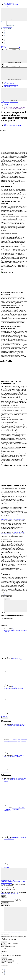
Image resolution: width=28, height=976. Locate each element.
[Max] (4, 32)
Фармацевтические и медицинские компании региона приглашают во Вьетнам (15, 630)
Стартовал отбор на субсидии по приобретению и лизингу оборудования (15, 740)
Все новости (4, 716)
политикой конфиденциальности (9, 893)
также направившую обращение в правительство (12, 533)
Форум (2, 881)
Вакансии (8, 880)
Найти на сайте (4, 49)
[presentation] (2, 64)
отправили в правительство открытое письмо (12, 519)
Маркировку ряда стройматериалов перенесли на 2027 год (14, 659)
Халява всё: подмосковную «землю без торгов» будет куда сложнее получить (15, 780)
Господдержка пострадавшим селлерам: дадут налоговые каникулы (15, 687)
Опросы (13, 880)
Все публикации (5, 594)
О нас (5, 82)
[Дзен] (4, 35)
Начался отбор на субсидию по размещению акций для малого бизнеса (15, 725)
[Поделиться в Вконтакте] (15, 606)
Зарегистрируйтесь (15, 932)
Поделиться (7, 599)
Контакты (3, 880)
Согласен (3, 896)
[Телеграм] (4, 31)
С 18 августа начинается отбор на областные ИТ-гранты (14, 756)
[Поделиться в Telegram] (4, 612)
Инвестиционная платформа (11, 85)
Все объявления (5, 772)
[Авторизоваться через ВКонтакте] (15, 925)
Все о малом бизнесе (9, 83)
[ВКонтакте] (4, 34)
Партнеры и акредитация (10, 86)
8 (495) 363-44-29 (14, 102)
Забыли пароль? (5, 902)
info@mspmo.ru (5, 102)
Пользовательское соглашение (12, 881)
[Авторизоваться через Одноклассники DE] (15, 913)
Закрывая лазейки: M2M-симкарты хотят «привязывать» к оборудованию (14, 809)
